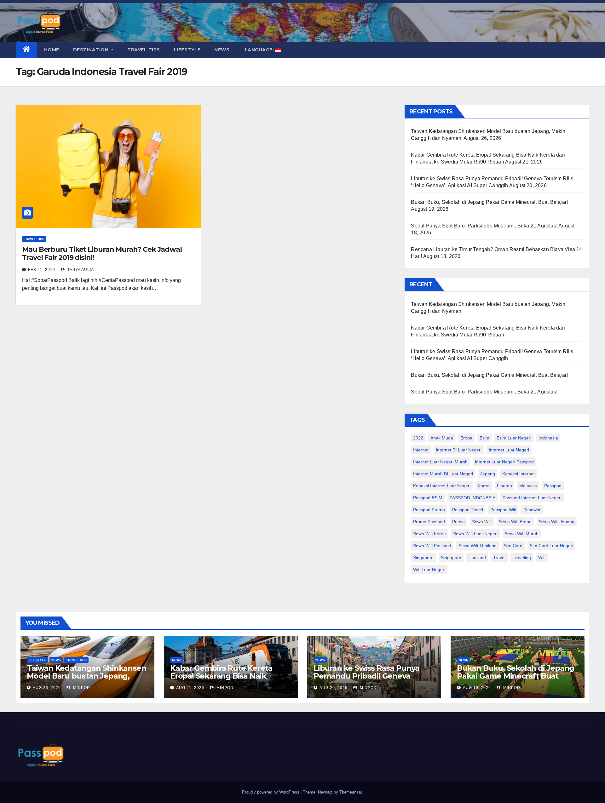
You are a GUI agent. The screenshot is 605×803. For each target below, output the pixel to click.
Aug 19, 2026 (477, 687)
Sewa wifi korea (429, 533)
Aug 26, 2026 (47, 687)
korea (484, 485)
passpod (553, 485)
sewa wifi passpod (432, 545)
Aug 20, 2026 (334, 687)
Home (51, 50)
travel (499, 557)
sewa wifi (482, 521)
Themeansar (350, 792)
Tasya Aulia (80, 269)
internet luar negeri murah (440, 461)
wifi (541, 557)
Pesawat (531, 509)
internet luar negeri (509, 449)
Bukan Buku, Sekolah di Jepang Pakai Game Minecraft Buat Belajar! (489, 202)
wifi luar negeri (429, 569)
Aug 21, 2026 (190, 687)
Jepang (487, 473)
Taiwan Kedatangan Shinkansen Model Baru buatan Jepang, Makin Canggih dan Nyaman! (86, 675)
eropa (466, 437)
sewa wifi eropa (515, 521)
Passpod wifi (503, 509)
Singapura (451, 557)
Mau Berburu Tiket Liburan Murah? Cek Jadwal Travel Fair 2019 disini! (102, 253)
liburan (504, 485)
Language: (259, 50)
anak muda (441, 437)
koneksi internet (518, 473)
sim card (513, 545)
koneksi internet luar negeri (441, 485)
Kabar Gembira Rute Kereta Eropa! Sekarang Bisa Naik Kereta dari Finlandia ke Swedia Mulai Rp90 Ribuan (228, 679)
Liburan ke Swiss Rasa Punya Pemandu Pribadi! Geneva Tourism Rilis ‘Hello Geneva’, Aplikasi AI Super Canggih (366, 679)
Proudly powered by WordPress (271, 792)
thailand (477, 557)
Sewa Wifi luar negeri (475, 533)
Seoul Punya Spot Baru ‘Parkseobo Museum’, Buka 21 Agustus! (484, 225)
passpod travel (467, 509)
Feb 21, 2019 (41, 269)
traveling (522, 557)
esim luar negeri (514, 437)
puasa (458, 521)
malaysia (528, 485)
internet (421, 449)
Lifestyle (187, 50)
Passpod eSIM (427, 497)
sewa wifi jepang (556, 521)
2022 (418, 437)
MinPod (81, 687)
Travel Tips (143, 50)
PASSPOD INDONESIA (472, 497)
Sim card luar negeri (551, 545)
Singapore (423, 557)
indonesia (548, 437)
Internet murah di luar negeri (443, 473)
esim (484, 437)
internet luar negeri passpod (504, 461)
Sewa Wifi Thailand (477, 545)
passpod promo (429, 509)
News (221, 50)
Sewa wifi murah (522, 533)
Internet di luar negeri (458, 449)
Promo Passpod (429, 521)
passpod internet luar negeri (532, 497)
